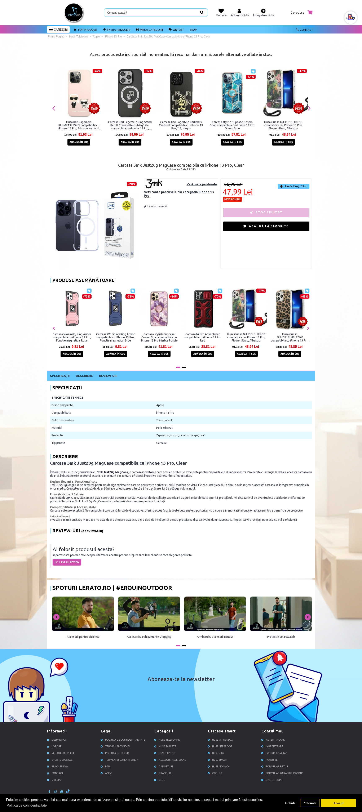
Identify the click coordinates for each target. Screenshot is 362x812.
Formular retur (277, 766)
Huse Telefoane (169, 739)
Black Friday (60, 766)
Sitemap (57, 779)
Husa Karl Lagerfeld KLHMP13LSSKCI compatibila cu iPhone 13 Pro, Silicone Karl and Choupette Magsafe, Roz (78, 125)
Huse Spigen (219, 759)
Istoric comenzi (276, 753)
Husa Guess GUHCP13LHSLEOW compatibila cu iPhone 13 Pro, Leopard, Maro (115, 337)
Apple (160, 405)
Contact (306, 29)
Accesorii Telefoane (172, 759)
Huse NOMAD (220, 766)
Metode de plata (63, 753)
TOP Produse (87, 29)
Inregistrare (274, 746)
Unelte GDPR (274, 779)
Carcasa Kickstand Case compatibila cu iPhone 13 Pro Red (202, 337)
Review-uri (108, 376)
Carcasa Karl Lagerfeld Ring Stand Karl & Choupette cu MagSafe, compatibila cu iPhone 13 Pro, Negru (130, 125)
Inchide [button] (290, 803)
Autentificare (275, 739)
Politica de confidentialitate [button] (27, 805)
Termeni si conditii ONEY (121, 759)
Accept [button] (339, 803)
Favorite (272, 759)
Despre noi (59, 739)
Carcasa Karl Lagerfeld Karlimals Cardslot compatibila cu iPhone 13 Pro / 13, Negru (181, 125)
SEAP (193, 29)
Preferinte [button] (310, 803)
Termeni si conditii (117, 746)
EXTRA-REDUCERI (118, 29)
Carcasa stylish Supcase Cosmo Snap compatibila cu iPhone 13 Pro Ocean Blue (232, 125)
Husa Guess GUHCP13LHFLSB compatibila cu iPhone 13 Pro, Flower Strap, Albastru (283, 125)
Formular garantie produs (284, 773)
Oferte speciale (62, 759)
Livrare (57, 746)
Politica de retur (117, 753)
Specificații (60, 376)
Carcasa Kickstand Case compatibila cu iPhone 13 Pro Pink (159, 337)
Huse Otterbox (222, 739)
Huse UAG (218, 753)
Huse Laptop (167, 753)
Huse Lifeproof (222, 746)
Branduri (165, 773)
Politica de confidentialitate (125, 739)
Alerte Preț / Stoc (295, 186)
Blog (162, 779)
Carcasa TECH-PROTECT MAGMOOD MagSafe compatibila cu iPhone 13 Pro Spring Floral (246, 337)
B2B (107, 766)
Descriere (84, 376)
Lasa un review (157, 206)
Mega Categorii (151, 29)
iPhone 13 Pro (165, 412)
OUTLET (178, 29)
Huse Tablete (167, 746)
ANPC (108, 773)
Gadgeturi (166, 766)
